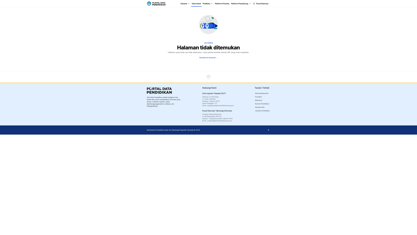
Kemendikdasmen (261, 93)
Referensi (258, 100)
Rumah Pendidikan (262, 104)
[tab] (185, 4)
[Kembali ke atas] (208, 77)
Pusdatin (258, 97)
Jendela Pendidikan (262, 111)
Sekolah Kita (259, 107)
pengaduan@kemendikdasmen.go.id (220, 105)
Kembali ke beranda (208, 57)
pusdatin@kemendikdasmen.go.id (219, 121)
